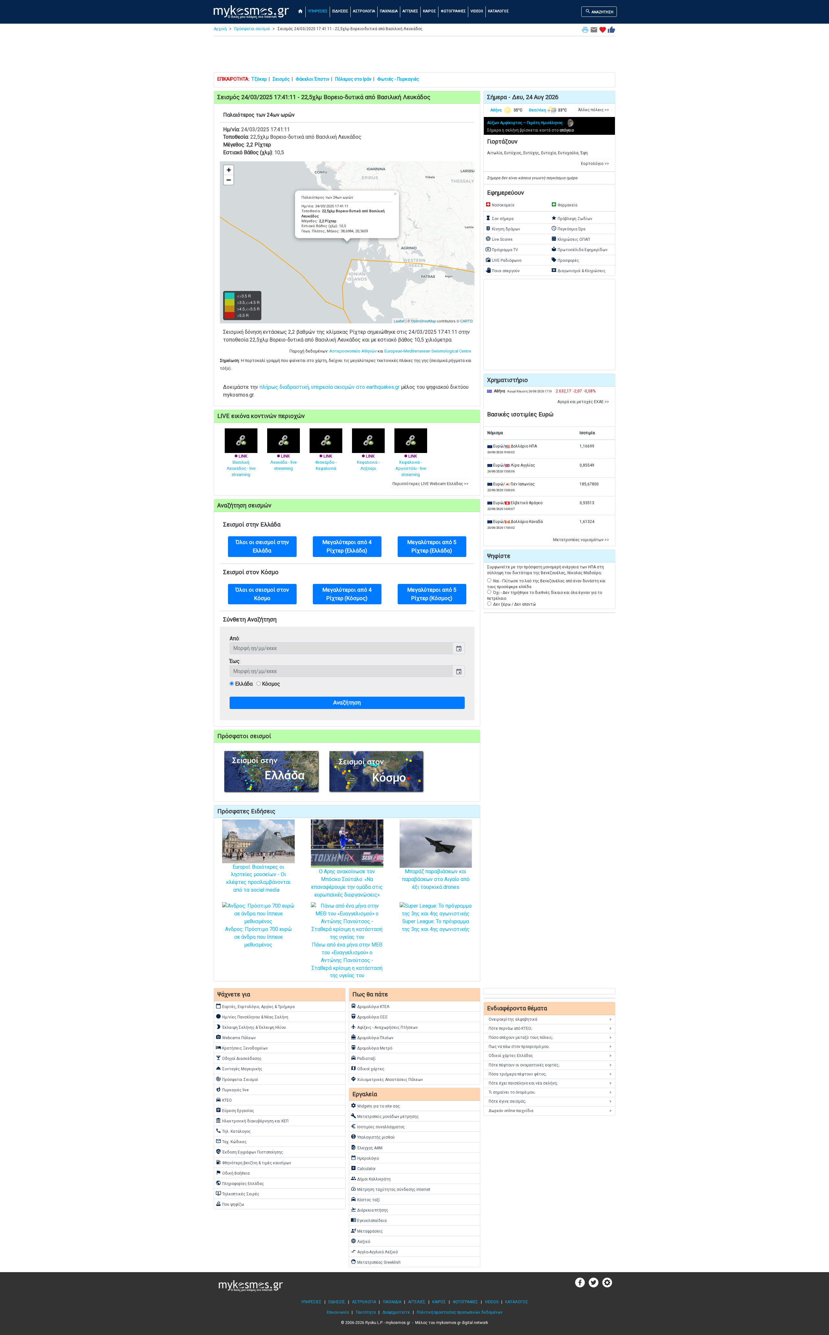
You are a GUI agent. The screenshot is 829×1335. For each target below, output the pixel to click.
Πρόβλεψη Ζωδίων (571, 218)
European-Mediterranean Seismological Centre (427, 351)
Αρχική (220, 29)
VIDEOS (477, 11)
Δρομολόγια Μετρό (371, 1048)
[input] (341, 648)
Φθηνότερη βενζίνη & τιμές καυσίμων (253, 1162)
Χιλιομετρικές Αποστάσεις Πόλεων (387, 1079)
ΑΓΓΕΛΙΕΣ (410, 11)
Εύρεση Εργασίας (235, 1110)
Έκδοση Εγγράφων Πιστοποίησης (249, 1152)
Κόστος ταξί (365, 1199)
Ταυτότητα (366, 1312)
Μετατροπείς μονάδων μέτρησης (385, 1116)
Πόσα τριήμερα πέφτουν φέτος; (550, 1074)
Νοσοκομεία (499, 204)
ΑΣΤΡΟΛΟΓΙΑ (364, 11)
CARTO (466, 320)
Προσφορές (565, 260)
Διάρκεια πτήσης (369, 1210)
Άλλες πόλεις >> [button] (593, 110)
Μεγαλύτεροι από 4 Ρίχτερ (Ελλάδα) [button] (347, 546)
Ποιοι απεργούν (502, 270)
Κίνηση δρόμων (502, 228)
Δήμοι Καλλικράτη (371, 1178)
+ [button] (229, 170)
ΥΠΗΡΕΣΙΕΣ (317, 11)
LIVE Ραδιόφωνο (503, 260)
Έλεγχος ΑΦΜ (366, 1147)
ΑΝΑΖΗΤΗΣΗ (599, 11)
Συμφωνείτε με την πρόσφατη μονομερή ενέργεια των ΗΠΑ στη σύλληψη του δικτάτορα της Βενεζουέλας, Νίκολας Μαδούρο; (545, 570)
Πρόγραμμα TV (501, 249)
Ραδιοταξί (363, 1058)
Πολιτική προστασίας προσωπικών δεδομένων (460, 1312)
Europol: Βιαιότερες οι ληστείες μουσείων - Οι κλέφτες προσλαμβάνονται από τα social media (258, 878)
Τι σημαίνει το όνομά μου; (550, 1092)
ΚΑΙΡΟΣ (429, 11)
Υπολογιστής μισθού (373, 1137)
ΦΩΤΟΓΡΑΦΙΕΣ (453, 11)
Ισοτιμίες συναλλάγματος (378, 1126)
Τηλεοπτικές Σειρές (237, 1193)
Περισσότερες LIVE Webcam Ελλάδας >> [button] (430, 484)
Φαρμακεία (564, 204)
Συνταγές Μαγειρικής (239, 1068)
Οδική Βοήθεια (233, 1173)
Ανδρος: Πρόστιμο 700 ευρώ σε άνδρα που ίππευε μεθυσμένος (258, 937)
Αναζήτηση (347, 702)
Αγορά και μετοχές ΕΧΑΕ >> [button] (583, 402)
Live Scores (499, 239)
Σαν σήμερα (499, 218)
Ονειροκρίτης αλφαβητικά (550, 1019)
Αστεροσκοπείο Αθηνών (353, 351)
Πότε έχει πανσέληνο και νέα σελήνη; (550, 1083)
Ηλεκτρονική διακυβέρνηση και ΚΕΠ (252, 1120)
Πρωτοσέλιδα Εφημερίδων (579, 249)
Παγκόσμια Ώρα (568, 228)
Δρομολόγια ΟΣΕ (369, 1016)
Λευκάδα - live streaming (283, 462)
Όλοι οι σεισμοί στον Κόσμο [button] (262, 593)
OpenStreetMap (423, 320)
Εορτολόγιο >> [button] (595, 163)
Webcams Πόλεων (236, 1037)
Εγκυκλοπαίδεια (369, 1220)
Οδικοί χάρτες (367, 1068)
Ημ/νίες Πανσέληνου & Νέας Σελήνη (252, 1016)
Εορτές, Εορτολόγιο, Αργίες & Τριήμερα (255, 1006)
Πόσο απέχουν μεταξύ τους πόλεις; (550, 1037)
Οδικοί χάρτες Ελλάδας (550, 1055)
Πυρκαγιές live (232, 1089)
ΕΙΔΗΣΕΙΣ (340, 11)
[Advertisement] (414, 55)
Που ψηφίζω (230, 1204)
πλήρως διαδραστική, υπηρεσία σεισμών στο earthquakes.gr (329, 387)
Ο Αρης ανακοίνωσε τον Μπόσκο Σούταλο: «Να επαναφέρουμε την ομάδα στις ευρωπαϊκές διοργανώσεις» (347, 883)
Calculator (363, 1168)
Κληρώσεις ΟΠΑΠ (570, 239)
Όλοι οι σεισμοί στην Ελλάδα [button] (262, 546)
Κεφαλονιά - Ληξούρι (368, 462)
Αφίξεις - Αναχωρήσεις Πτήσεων (384, 1027)
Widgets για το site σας (375, 1106)
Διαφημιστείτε (396, 1312)
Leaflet (399, 320)
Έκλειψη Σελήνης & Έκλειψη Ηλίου (251, 1027)
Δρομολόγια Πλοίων (372, 1037)
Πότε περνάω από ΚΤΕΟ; (550, 1028)
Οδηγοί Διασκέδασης (239, 1058)
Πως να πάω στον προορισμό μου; (550, 1046)
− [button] (228, 179)
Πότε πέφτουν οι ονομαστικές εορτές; (550, 1065)
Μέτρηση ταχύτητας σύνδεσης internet (390, 1189)
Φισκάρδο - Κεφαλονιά (326, 462)
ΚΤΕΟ (224, 1100)
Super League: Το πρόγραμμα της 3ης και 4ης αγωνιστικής (436, 925)
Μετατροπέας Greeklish (376, 1262)
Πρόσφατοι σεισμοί (252, 29)
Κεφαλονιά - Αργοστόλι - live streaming (410, 465)
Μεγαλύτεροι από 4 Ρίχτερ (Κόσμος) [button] (347, 593)
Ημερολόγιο (365, 1158)
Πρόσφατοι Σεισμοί (237, 1079)
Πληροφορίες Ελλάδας (240, 1183)
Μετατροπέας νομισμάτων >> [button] (581, 540)
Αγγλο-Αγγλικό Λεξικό (374, 1251)
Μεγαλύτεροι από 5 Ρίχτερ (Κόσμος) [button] (432, 593)
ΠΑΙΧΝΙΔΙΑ (389, 11)
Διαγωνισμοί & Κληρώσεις (578, 270)
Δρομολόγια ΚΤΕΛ (370, 1006)
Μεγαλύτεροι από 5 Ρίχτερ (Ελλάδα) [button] (432, 546)
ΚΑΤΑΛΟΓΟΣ (498, 11)
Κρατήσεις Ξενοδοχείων (242, 1048)
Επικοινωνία (338, 1312)
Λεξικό (360, 1241)
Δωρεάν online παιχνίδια (550, 1111)
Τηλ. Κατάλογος (233, 1131)
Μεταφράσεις (367, 1231)
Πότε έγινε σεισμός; (550, 1101)
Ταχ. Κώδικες (231, 1141)
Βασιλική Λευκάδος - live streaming (241, 465)
